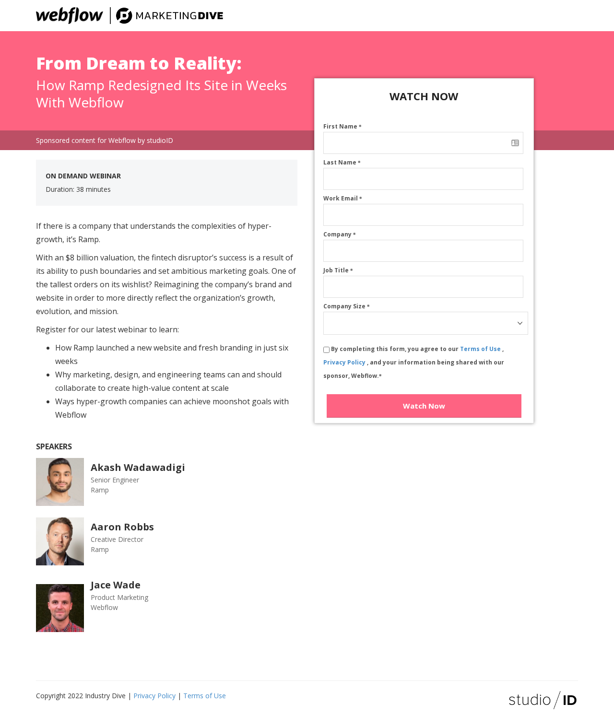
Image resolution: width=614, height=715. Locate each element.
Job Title (338, 270)
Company (339, 234)
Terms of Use (481, 349)
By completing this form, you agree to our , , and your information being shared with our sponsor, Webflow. (413, 362)
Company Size (346, 306)
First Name (342, 126)
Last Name (342, 162)
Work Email (342, 198)
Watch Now (424, 405)
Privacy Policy (345, 362)
